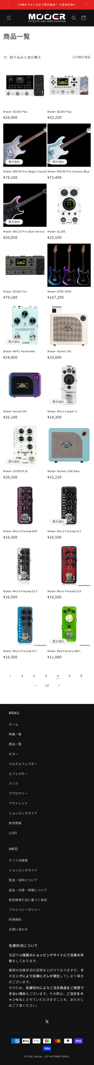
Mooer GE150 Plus (15, 111)
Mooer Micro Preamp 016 (64, 591)
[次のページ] (59, 685)
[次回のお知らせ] (86, 5)
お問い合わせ (18, 929)
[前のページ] (10, 676)
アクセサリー (18, 793)
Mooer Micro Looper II (62, 411)
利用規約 (15, 919)
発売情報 (15, 823)
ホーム (13, 724)
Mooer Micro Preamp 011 (64, 531)
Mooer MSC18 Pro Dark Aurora (23, 231)
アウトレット (18, 803)
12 (47, 685)
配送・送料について (23, 880)
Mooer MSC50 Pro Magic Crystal (24, 171)
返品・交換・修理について (28, 890)
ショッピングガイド (23, 813)
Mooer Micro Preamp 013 (20, 591)
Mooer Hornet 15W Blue (63, 471)
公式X (13, 833)
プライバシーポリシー (25, 909)
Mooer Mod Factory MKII (63, 651)
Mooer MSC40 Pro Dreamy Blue (68, 171)
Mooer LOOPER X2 (15, 471)
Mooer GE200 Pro (15, 291)
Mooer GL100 (56, 231)
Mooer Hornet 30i (59, 351)
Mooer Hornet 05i (15, 411)
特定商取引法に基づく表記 (28, 900)
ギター (13, 754)
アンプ (13, 783)
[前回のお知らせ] (8, 5)
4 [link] (58, 675)
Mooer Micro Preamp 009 (20, 531)
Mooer (38, 1056)
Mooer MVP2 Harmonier (19, 351)
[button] (9, 18)
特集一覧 (15, 734)
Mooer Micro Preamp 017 (20, 651)
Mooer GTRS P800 (59, 291)
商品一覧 (15, 744)
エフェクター (18, 773)
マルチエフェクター (23, 764)
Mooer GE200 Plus (59, 111)
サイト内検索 (18, 860)
